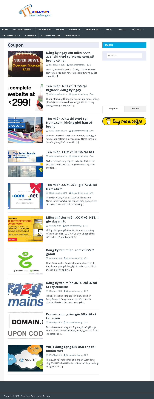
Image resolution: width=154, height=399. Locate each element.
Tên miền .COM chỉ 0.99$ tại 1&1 (70, 152)
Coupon (60, 29)
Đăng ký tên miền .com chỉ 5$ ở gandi (70, 252)
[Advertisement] (124, 83)
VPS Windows (44, 29)
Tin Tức (110, 29)
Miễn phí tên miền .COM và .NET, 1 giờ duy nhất (72, 219)
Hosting (73, 29)
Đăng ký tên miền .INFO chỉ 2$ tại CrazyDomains (71, 285)
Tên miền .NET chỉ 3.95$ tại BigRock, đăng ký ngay (66, 88)
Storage (29, 35)
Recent (135, 108)
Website (122, 29)
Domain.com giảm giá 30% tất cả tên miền (71, 316)
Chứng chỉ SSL (92, 29)
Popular (113, 108)
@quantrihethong (77, 64)
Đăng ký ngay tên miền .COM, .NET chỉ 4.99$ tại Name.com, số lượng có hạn (70, 56)
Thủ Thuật (136, 29)
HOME (5, 29)
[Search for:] (124, 55)
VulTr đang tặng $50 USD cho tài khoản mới (71, 349)
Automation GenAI (50, 35)
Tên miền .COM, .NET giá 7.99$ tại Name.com (71, 187)
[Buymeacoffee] (124, 121)
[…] (56, 76)
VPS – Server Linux (21, 29)
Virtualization (10, 35)
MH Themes (45, 396)
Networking (71, 35)
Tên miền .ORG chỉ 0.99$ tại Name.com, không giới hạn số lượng (69, 122)
